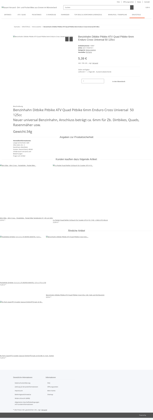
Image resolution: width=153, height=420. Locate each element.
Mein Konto (51, 391)
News (139, 2)
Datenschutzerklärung (22, 383)
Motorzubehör (91, 50)
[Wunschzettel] (142, 7)
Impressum (19, 391)
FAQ (118, 2)
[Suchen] (132, 7)
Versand (95, 63)
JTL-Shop (148, 415)
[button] (138, 7)
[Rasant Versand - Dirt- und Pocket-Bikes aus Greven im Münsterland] (29, 7)
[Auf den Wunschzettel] (71, 39)
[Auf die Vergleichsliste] (67, 39)
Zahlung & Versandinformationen (26, 387)
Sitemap (50, 394)
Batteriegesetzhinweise (23, 394)
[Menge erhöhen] (105, 81)
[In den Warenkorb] (14, 34)
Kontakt (147, 2)
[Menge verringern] (79, 81)
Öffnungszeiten (128, 2)
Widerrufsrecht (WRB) (22, 398)
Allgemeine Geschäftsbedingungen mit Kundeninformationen (27, 403)
